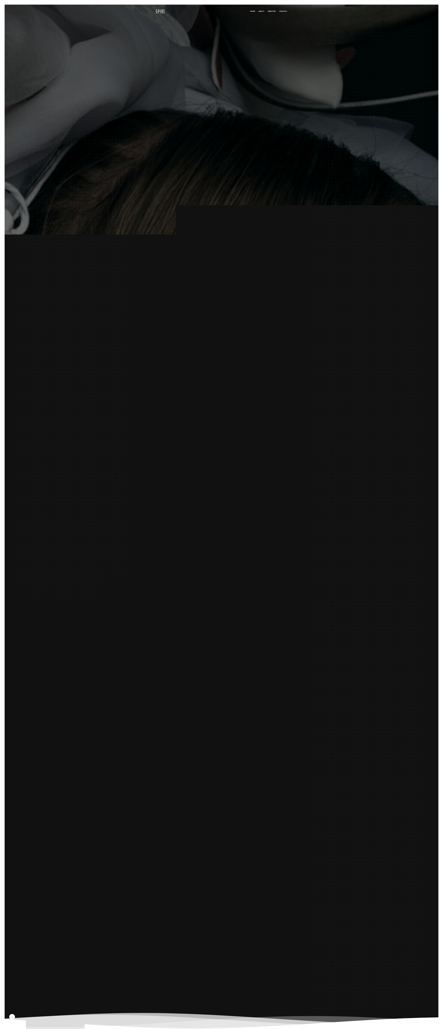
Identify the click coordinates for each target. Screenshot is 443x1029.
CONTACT (283, 11)
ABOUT (261, 11)
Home (252, 11)
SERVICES (272, 11)
